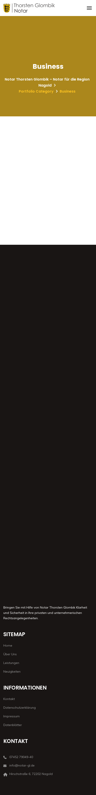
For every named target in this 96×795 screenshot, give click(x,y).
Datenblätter (12, 725)
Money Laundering (23, 199)
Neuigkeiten (12, 672)
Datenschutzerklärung (19, 708)
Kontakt (9, 699)
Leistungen (11, 663)
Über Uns (10, 654)
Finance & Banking (23, 163)
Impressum (11, 716)
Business (9, 170)
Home (7, 645)
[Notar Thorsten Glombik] (29, 8)
